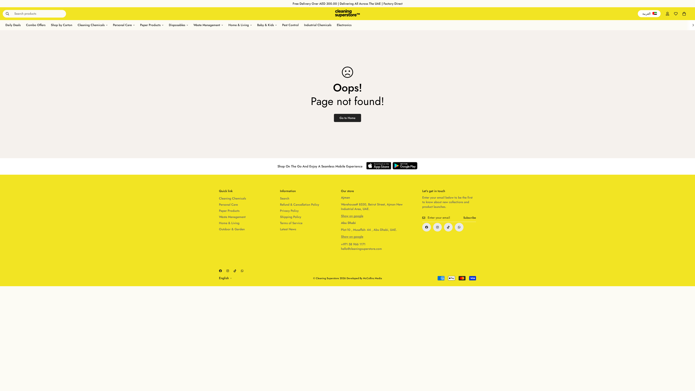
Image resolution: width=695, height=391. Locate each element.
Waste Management (206, 25)
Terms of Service (291, 223)
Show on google (352, 216)
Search (284, 198)
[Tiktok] (448, 227)
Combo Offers (35, 25)
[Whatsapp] (459, 227)
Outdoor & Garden (232, 229)
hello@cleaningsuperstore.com (361, 249)
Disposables (177, 25)
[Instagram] (437, 227)
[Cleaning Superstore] (347, 13)
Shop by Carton (61, 25)
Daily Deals (13, 25)
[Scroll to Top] (688, 371)
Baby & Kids (265, 25)
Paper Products (150, 25)
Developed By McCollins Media (364, 278)
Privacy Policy (289, 211)
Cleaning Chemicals (91, 25)
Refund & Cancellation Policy (299, 204)
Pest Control (290, 25)
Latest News (288, 229)
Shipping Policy (290, 217)
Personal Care (122, 25)
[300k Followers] (426, 227)
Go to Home (347, 118)
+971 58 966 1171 (353, 244)
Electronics (344, 25)
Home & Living (238, 25)
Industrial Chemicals (317, 25)
